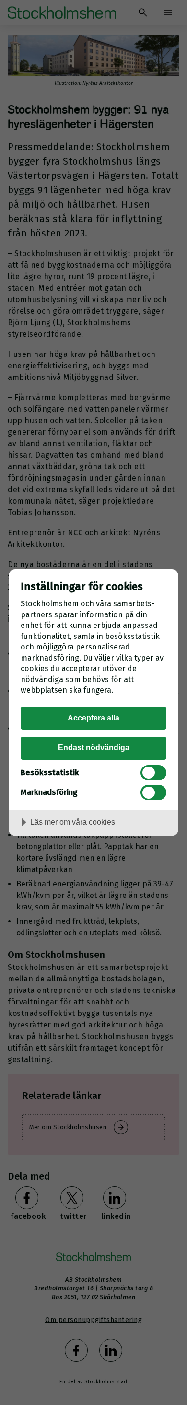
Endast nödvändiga (93, 747)
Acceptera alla (93, 717)
